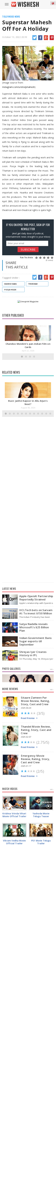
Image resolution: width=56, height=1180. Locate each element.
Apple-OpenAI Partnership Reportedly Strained (36, 597)
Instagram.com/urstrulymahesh (18, 87)
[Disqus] (28, 458)
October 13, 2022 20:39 (14, 37)
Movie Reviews (10, 689)
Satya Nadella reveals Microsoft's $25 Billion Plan (34, 627)
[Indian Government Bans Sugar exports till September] (10, 641)
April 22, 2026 (28, 350)
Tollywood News (11, 16)
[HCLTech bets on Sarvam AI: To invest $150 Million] (10, 613)
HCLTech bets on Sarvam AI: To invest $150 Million (35, 611)
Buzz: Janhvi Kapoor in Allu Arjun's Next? (28, 402)
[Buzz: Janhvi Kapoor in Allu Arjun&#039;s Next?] (28, 397)
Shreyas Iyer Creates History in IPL (33, 653)
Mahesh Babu (10, 284)
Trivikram (32, 284)
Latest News (9, 589)
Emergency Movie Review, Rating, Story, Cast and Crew (35, 759)
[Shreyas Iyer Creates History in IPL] (10, 655)
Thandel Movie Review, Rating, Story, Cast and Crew (36, 730)
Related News (11, 372)
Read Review (28, 718)
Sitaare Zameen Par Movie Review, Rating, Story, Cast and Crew (35, 701)
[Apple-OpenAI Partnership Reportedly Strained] (10, 599)
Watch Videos (9, 789)
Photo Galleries (11, 669)
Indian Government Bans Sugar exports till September (35, 641)
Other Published (13, 315)
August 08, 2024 (28, 407)
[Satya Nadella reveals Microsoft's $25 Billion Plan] (10, 627)
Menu (6, 4)
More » (52, 669)
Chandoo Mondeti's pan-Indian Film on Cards (28, 345)
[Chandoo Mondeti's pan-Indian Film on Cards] (28, 340)
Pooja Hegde (10, 289)
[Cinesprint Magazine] (28, 301)
